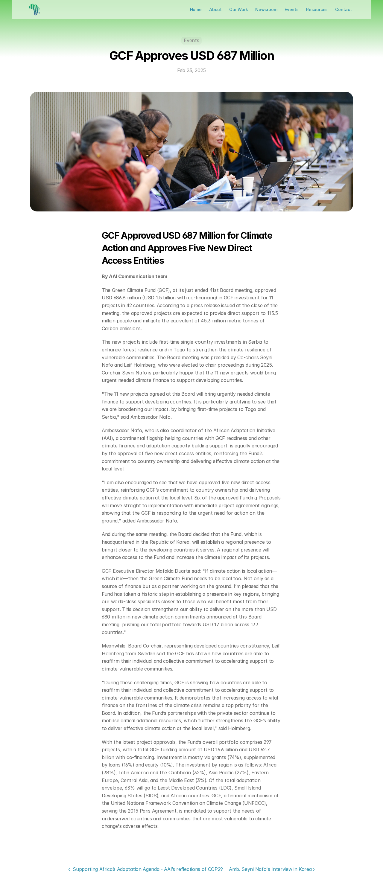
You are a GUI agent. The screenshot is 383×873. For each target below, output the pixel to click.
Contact (343, 9)
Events (292, 9)
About (215, 9)
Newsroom (266, 9)
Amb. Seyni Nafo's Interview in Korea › (272, 869)
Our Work (238, 9)
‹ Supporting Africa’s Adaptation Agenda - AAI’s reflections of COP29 (145, 869)
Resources (317, 9)
